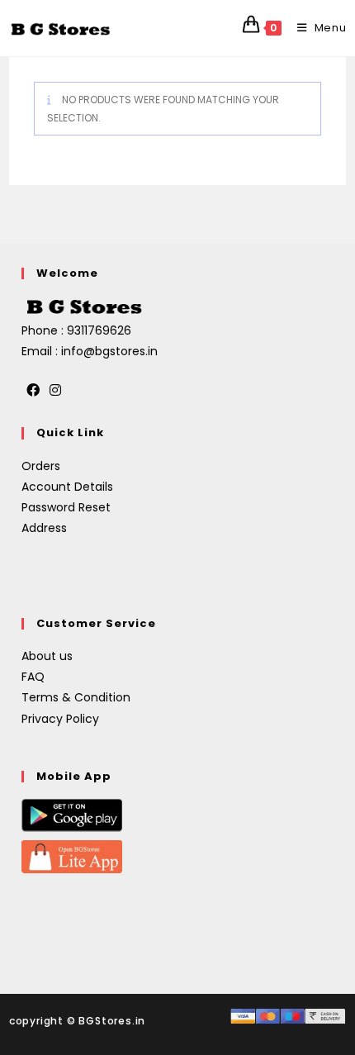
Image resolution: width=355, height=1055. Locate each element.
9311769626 (99, 330)
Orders (40, 466)
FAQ (33, 676)
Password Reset (66, 507)
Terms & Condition (75, 697)
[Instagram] (55, 391)
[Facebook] (33, 391)
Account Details (67, 486)
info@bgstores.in (109, 351)
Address (44, 528)
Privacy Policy (60, 718)
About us (47, 656)
